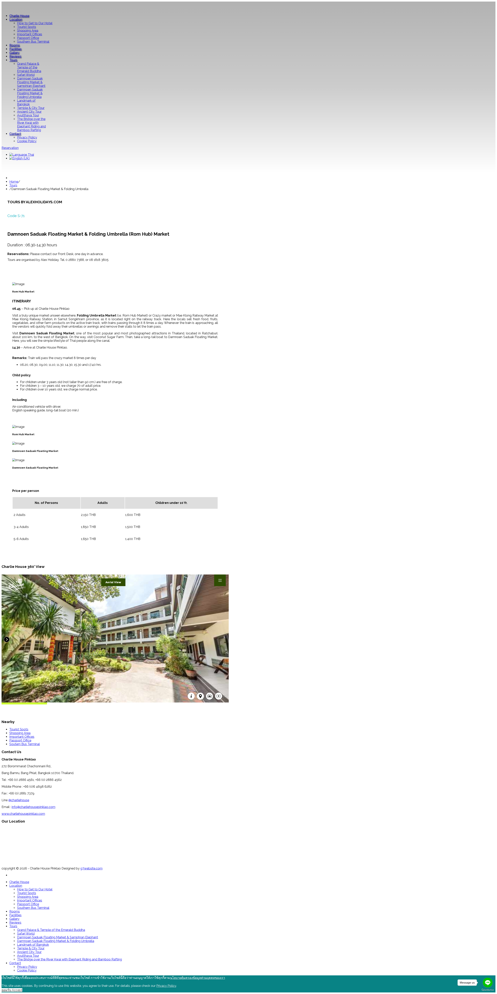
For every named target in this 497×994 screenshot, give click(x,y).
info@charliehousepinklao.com (33, 807)
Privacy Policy (166, 986)
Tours (13, 185)
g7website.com (91, 868)
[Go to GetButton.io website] (487, 990)
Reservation (10, 148)
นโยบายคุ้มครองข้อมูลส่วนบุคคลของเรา (197, 978)
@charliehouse (18, 800)
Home (13, 181)
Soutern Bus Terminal (24, 744)
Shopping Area (19, 733)
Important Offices (21, 737)
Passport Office (20, 740)
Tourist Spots (18, 729)
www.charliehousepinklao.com (23, 814)
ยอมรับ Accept (12, 990)
